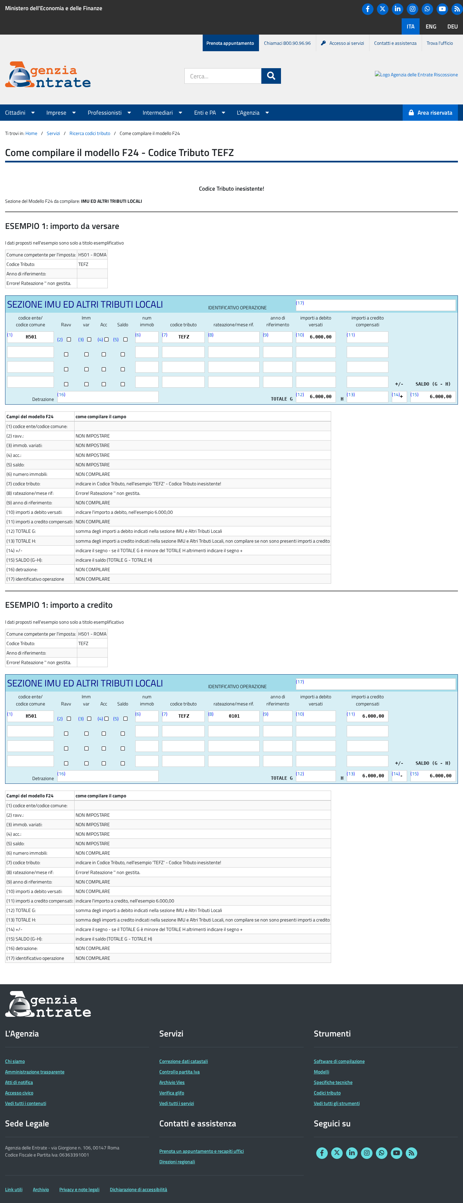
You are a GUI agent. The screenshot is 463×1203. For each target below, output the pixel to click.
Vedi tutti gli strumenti (337, 1103)
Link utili (13, 1189)
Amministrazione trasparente (34, 1071)
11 (351, 334)
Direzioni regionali (177, 1161)
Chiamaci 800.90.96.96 (287, 42)
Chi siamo (15, 1061)
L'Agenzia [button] (249, 112)
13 (351, 394)
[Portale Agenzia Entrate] (47, 75)
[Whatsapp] (427, 9)
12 (300, 394)
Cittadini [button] (16, 112)
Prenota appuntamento (230, 42)
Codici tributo (327, 1092)
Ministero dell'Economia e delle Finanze (53, 8)
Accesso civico (19, 1092)
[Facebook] (368, 9)
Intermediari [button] (158, 112)
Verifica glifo (171, 1092)
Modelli (321, 1071)
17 (300, 302)
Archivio (41, 1189)
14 (396, 394)
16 (61, 394)
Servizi (53, 133)
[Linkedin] (397, 9)
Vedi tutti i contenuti (25, 1103)
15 (414, 394)
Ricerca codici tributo (89, 133)
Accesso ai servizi (346, 42)
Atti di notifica (19, 1082)
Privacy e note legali (79, 1189)
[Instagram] (412, 9)
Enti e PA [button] (205, 112)
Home (31, 133)
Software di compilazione (339, 1061)
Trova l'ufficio (440, 42)
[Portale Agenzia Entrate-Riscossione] (416, 75)
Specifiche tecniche (333, 1082)
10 (300, 334)
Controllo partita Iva (179, 1071)
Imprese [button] (57, 112)
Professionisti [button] (105, 112)
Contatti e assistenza (395, 42)
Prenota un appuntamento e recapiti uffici (201, 1151)
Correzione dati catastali (183, 1061)
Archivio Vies (172, 1082)
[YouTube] (442, 9)
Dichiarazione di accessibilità (138, 1189)
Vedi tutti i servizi (176, 1103)
